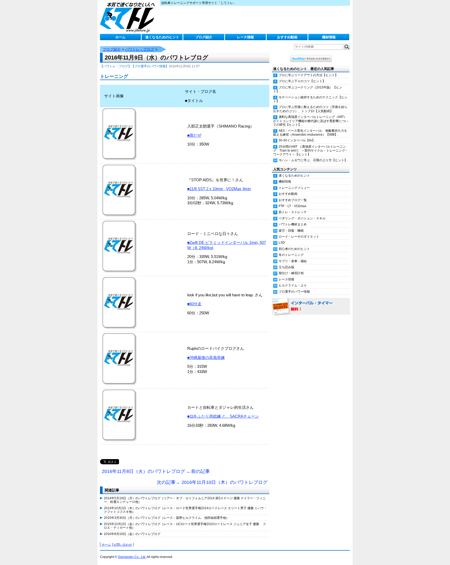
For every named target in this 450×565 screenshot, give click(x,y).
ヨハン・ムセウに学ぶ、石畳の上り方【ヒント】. (313, 160)
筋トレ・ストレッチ (293, 212)
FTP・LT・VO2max (292, 206)
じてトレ (128, 17)
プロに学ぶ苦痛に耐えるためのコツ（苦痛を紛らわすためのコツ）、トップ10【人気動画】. (310, 109)
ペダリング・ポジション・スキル (302, 218)
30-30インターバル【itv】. (297, 140)
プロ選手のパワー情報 (294, 291)
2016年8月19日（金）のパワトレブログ (132, 534)
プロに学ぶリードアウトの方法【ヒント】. (309, 75)
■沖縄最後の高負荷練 (206, 357)
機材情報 (329, 37)
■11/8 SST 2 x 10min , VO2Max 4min (219, 189)
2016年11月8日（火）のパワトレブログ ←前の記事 (156, 471)
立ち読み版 (286, 267)
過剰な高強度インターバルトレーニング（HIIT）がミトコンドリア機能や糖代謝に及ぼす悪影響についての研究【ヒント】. (310, 121)
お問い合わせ (122, 544)
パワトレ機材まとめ (293, 224)
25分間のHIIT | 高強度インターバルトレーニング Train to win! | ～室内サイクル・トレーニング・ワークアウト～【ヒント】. (310, 150)
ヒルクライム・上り (293, 285)
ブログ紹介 (203, 37)
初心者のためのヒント (294, 249)
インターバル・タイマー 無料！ (311, 306)
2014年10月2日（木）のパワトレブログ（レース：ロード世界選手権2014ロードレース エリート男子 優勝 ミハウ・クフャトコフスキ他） (185, 510)
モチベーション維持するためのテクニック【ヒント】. (310, 99)
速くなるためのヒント (162, 37)
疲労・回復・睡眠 (291, 230)
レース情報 (245, 37)
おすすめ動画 (287, 37)
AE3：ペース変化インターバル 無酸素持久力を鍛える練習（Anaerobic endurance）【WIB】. (310, 132)
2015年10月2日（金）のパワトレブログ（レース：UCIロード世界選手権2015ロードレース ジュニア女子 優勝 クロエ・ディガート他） (185, 526)
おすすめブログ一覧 (293, 200)
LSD (282, 242)
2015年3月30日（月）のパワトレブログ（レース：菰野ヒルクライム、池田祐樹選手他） (166, 518)
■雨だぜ (194, 135)
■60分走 (194, 304)
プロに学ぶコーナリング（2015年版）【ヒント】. (307, 89)
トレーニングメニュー (294, 188)
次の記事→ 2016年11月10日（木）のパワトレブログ (212, 482)
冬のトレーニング (291, 255)
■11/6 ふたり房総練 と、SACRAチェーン (223, 416)
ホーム (120, 37)
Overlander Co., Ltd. (132, 557)
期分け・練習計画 (291, 273)
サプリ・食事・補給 (293, 261)
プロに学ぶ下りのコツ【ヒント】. (302, 81)
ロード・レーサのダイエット (299, 236)
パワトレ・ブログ (139, 49)
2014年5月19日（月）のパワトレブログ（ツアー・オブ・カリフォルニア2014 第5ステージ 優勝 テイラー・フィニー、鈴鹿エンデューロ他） (185, 500)
